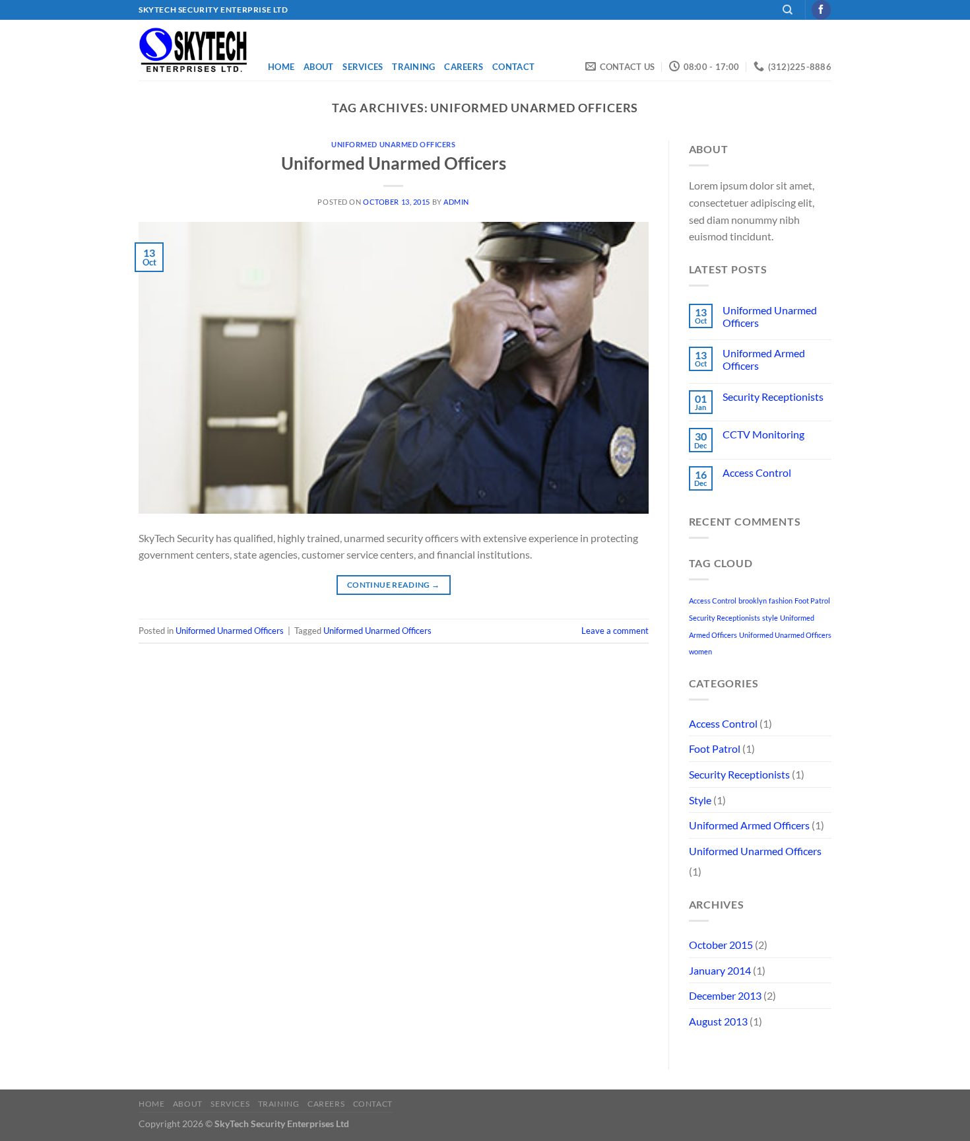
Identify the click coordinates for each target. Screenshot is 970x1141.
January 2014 (720, 970)
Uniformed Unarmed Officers (393, 144)
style (770, 617)
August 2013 (718, 1021)
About (318, 66)
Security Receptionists (773, 396)
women (700, 651)
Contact (513, 66)
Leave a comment (615, 630)
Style (700, 800)
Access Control (757, 472)
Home (281, 66)
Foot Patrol (812, 600)
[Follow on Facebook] (821, 10)
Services (362, 66)
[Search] (787, 10)
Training (413, 66)
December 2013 (725, 995)
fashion (780, 600)
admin (456, 201)
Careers (463, 66)
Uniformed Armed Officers (764, 359)
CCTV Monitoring (763, 434)
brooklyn (752, 600)
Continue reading (393, 585)
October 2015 (721, 944)
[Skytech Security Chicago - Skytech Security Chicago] (193, 50)
